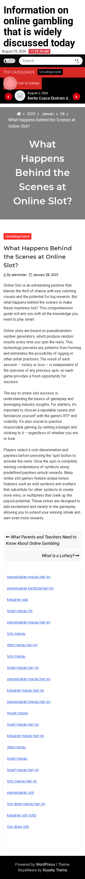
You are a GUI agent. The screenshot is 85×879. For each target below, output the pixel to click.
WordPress (46, 864)
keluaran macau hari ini (25, 736)
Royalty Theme (55, 870)
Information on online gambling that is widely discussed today (39, 26)
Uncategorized (17, 236)
